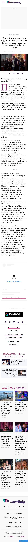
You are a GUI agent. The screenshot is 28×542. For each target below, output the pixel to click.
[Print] (22, 73)
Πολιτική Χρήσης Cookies (14, 523)
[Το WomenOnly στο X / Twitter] (16, 506)
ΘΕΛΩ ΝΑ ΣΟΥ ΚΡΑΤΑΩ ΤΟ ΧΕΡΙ (14, 337)
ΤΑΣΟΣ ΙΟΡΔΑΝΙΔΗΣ (14, 341)
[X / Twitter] (10, 73)
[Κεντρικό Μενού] (3, 2)
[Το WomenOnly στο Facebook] (4, 506)
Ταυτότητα (9, 513)
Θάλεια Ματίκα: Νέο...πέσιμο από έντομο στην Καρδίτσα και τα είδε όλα (21, 408)
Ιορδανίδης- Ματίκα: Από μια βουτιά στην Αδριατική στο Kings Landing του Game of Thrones (6, 409)
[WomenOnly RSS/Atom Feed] (24, 506)
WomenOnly (14, 501)
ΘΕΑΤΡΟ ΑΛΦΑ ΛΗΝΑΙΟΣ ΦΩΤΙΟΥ (14, 334)
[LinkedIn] (14, 73)
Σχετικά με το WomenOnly (14, 527)
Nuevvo (11, 536)
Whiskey (23, 536)
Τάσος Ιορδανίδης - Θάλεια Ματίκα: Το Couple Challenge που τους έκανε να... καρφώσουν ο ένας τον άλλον (6, 479)
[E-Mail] (18, 73)
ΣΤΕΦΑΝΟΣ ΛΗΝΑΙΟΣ (14, 327)
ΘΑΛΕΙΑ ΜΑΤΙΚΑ (14, 344)
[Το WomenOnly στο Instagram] (8, 506)
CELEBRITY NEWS (14, 35)
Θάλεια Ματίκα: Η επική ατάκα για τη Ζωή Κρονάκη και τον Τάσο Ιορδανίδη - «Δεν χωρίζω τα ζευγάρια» (21, 478)
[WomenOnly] (14, 2)
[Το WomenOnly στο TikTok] (12, 506)
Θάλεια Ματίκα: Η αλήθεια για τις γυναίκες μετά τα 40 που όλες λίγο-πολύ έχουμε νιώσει (7, 440)
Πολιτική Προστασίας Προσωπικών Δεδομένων (14, 518)
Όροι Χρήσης (18, 513)
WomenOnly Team (8, 51)
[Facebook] (6, 73)
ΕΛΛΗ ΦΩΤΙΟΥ (14, 331)
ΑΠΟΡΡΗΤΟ (24, 541)
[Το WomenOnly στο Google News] (20, 506)
